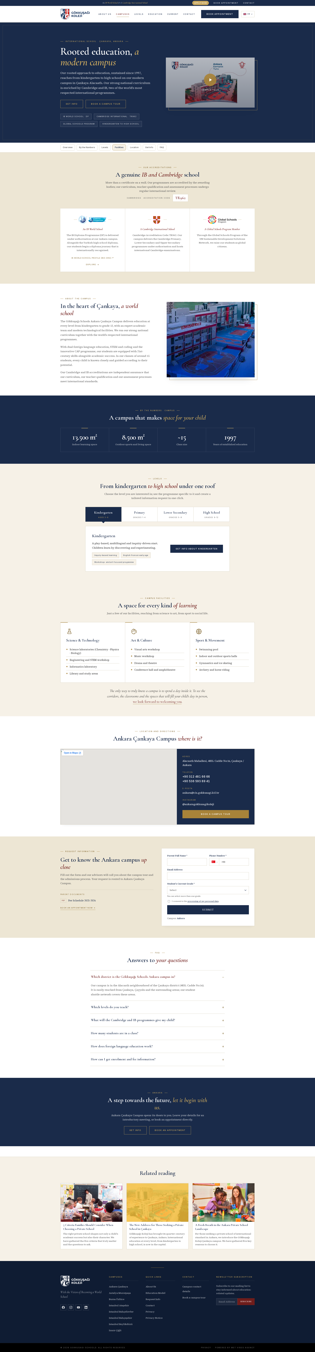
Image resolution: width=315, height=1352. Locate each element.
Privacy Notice (154, 1318)
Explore (92, 264)
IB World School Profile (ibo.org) (92, 258)
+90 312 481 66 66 (196, 776)
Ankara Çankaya (118, 1286)
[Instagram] (71, 1307)
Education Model (155, 1293)
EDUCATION (155, 14)
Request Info (153, 1299)
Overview (68, 147)
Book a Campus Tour (105, 104)
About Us (151, 1286)
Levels (105, 147)
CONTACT (249, 3)
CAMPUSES (123, 14)
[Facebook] (63, 1307)
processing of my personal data (203, 901)
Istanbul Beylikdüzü (121, 1324)
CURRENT (173, 14)
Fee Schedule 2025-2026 (79, 900)
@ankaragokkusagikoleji (198, 804)
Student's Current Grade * (181, 883)
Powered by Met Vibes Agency (235, 1347)
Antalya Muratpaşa (120, 1293)
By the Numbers (87, 147)
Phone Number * (217, 855)
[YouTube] (78, 1307)
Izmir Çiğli (115, 1330)
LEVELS (139, 14)
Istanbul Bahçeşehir (120, 1318)
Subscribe (246, 1301)
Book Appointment (226, 3)
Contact (150, 1305)
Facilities (119, 147)
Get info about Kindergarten (197, 549)
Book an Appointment (170, 1130)
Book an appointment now (77, 908)
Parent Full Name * (177, 855)
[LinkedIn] (86, 1307)
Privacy (150, 1311)
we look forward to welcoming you (157, 702)
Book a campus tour (194, 1297)
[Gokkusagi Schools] (75, 14)
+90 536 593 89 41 (196, 781)
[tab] (103, 514)
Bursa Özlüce (116, 1299)
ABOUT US (104, 14)
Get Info (72, 104)
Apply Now (200, 3)
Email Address (175, 869)
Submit (208, 909)
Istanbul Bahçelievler (121, 1311)
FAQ (162, 147)
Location (134, 147)
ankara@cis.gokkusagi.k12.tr (200, 792)
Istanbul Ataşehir (119, 1305)
